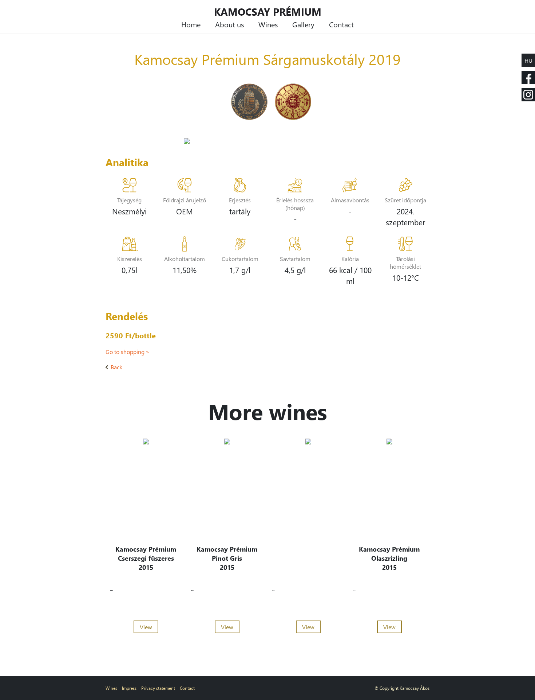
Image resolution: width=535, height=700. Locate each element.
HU (528, 60)
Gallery (303, 24)
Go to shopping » (127, 351)
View (146, 627)
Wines (268, 24)
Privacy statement (158, 688)
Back (116, 367)
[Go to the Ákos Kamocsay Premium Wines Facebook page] (528, 77)
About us (229, 24)
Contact (341, 24)
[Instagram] (528, 94)
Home (191, 24)
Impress (129, 688)
